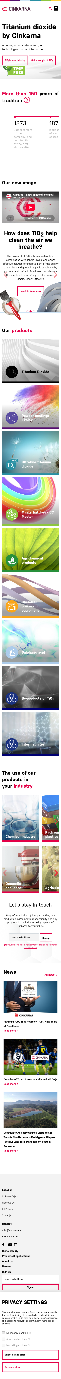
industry (23, 786)
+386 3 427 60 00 (12, 1236)
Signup (46, 938)
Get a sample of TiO (42, 60)
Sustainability (10, 1250)
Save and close (13, 1367)
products (22, 330)
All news (49, 974)
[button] (27, 311)
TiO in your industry (15, 60)
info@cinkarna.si (11, 1230)
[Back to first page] (16, 8)
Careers (6, 1266)
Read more (10, 1030)
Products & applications (16, 1256)
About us (7, 1261)
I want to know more (30, 301)
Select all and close (15, 1354)
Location (7, 1189)
